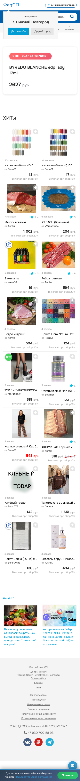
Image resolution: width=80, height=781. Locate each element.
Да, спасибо (18, 31)
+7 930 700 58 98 (40, 733)
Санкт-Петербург (35, 674)
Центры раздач (38, 671)
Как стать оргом (38, 695)
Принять (68, 775)
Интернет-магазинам (38, 704)
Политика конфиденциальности (38, 713)
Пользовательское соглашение (38, 718)
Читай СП (9, 598)
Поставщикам (38, 699)
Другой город (42, 31)
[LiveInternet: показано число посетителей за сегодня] (18, 752)
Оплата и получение (38, 709)
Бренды (38, 682)
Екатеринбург (38, 678)
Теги (38, 687)
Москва (21, 674)
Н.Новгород (53, 674)
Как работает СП (38, 667)
